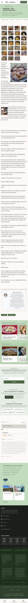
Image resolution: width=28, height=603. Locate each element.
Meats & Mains (19, 19)
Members (18, 590)
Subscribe (24, 2)
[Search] (19, 2)
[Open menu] (2, 2)
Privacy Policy (11, 590)
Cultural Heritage (7, 472)
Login (24, 422)
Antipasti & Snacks (5, 19)
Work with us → (24, 550)
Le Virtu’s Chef (20, 108)
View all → (23, 483)
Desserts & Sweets (9, 6)
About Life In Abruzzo (6, 587)
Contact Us (24, 587)
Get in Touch (18, 397)
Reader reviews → (18, 550)
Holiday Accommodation (15, 470)
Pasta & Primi (12, 19)
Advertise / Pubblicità (16, 587)
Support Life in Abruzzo (7, 595)
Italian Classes (6, 470)
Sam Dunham (18, 292)
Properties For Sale (7, 474)
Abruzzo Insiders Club (15, 593)
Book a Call (9, 397)
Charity (13, 474)
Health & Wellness (15, 472)
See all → (24, 322)
